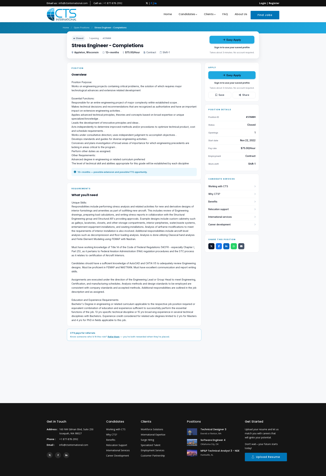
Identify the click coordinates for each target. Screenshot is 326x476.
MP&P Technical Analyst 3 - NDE (220, 450)
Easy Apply (234, 39)
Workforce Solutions (152, 429)
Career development (219, 224)
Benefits (212, 201)
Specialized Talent (150, 445)
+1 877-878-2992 (112, 3)
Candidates (187, 14)
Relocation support (218, 209)
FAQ (225, 14)
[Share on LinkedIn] (226, 246)
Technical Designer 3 (213, 429)
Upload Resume (267, 457)
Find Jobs (265, 15)
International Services (118, 450)
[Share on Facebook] (219, 246)
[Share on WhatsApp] (234, 246)
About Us (241, 14)
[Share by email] (241, 246)
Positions (194, 421)
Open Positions (81, 27)
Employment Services (152, 450)
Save (221, 95)
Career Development (117, 455)
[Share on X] (211, 246)
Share (245, 95)
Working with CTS (218, 186)
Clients (209, 14)
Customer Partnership (153, 455)
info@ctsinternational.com (73, 3)
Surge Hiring (147, 439)
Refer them (114, 336)
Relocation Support (116, 445)
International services (220, 217)
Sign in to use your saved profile (232, 47)
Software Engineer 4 (213, 440)
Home (168, 14)
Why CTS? (214, 194)
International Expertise (153, 434)
